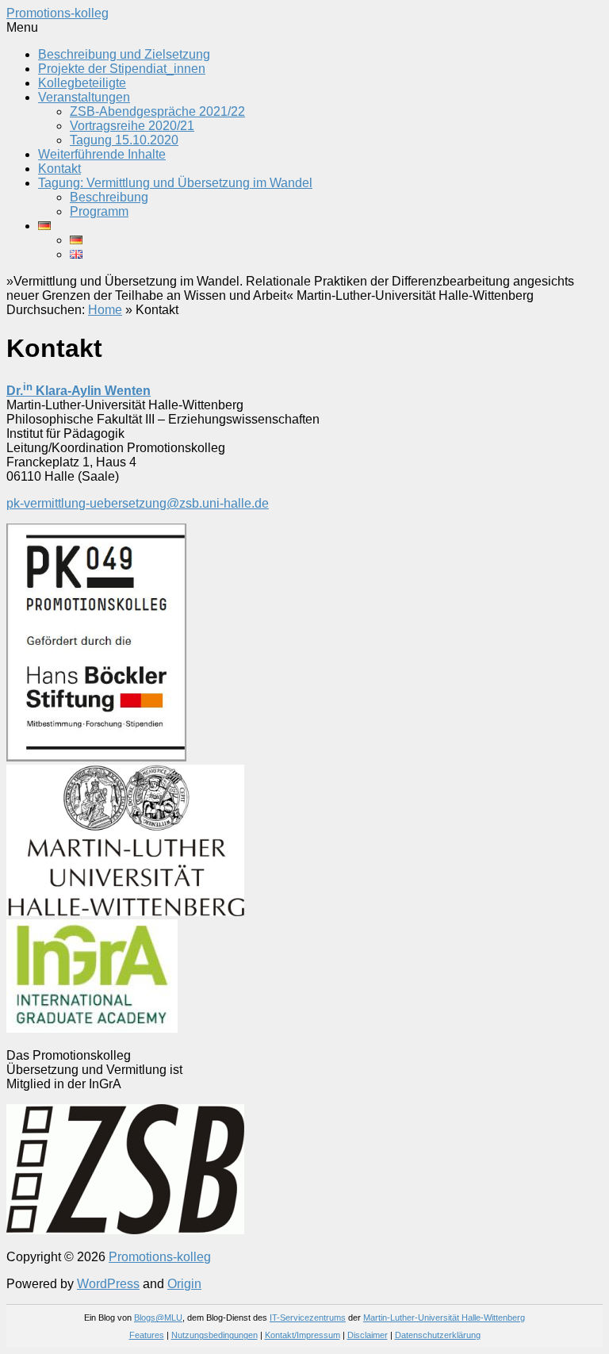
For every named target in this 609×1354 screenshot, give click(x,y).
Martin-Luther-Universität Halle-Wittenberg (444, 1317)
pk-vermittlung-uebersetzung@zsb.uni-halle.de (137, 503)
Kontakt (59, 168)
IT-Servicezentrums (308, 1317)
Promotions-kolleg (57, 13)
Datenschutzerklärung (438, 1335)
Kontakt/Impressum (302, 1335)
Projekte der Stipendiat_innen (121, 68)
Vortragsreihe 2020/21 (132, 125)
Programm (99, 211)
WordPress (108, 1284)
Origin (184, 1284)
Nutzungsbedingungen (214, 1335)
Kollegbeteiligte (82, 83)
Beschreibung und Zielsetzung (124, 54)
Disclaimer (367, 1335)
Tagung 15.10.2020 (124, 140)
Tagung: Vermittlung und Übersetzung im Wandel (175, 183)
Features (146, 1335)
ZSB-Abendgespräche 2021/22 (157, 111)
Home (105, 309)
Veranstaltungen (84, 97)
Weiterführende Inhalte (102, 154)
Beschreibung (109, 197)
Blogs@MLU (158, 1317)
